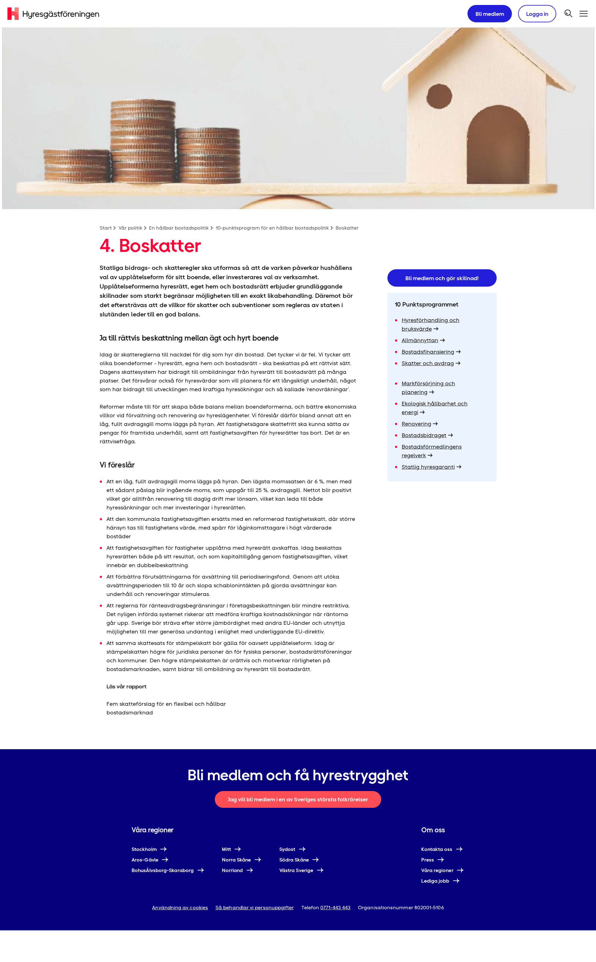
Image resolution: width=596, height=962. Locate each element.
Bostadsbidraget (424, 435)
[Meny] (583, 13)
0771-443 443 (335, 907)
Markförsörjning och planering (428, 388)
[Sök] (568, 13)
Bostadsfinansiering (428, 351)
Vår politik (130, 228)
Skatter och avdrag (428, 363)
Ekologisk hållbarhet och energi (434, 408)
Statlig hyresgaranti (428, 466)
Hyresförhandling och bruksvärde (430, 324)
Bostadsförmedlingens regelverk (432, 451)
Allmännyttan (420, 340)
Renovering (416, 423)
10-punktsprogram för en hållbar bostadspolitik (272, 228)
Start (106, 228)
